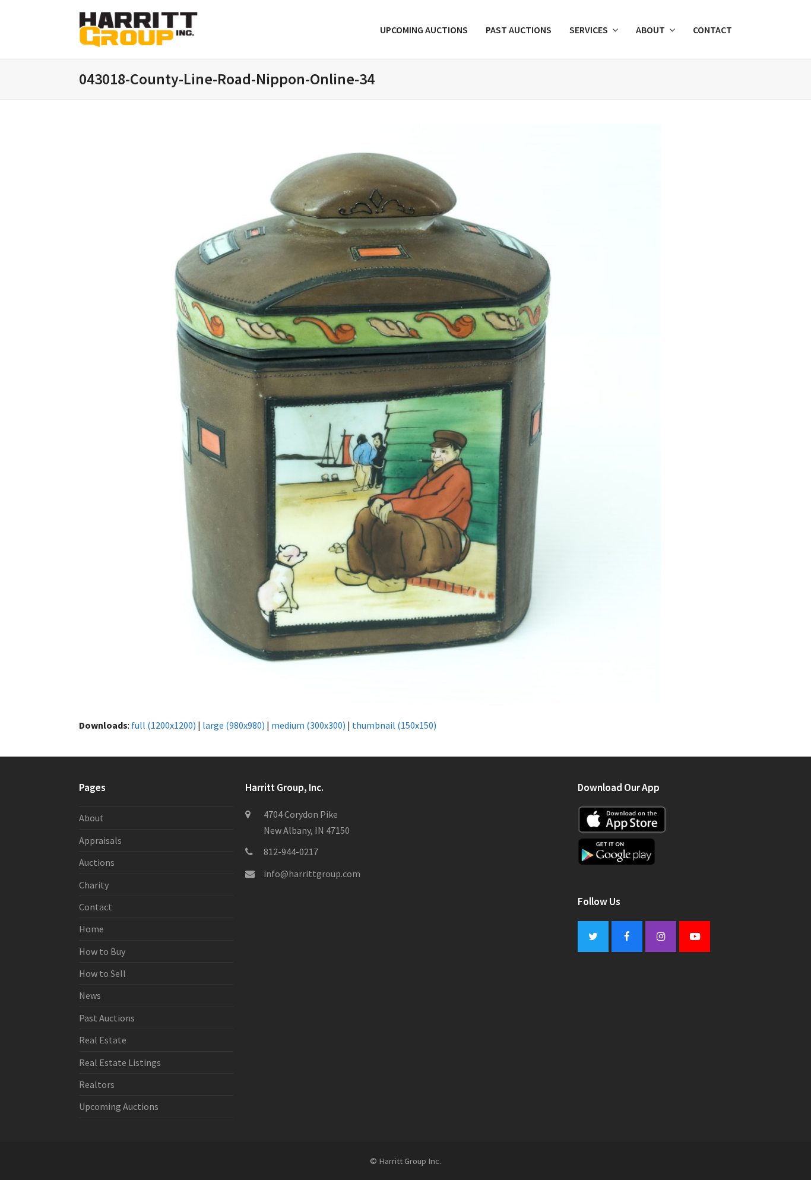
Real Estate (102, 1040)
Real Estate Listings (120, 1062)
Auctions (97, 862)
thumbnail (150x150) (394, 725)
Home (91, 929)
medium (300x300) (308, 725)
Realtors (97, 1084)
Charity (94, 885)
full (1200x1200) (163, 725)
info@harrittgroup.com (312, 874)
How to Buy (102, 951)
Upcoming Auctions (119, 1106)
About (91, 818)
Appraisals (100, 840)
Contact (95, 907)
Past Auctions (107, 1018)
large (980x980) (233, 725)
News (90, 995)
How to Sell (102, 973)
